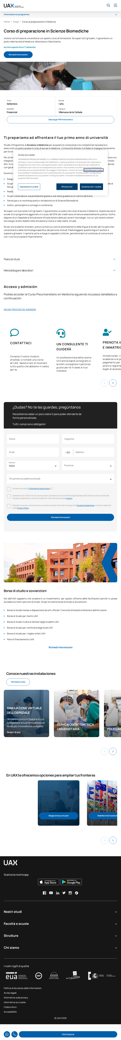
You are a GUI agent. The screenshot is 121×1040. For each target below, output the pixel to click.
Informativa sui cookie (15, 1002)
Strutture (11, 935)
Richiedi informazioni (18, 54)
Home (7, 21)
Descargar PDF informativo (61, 119)
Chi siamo (11, 947)
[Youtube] (51, 892)
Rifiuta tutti (67, 186)
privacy (69, 498)
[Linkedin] (57, 893)
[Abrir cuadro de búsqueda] (108, 5)
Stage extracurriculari (59, 815)
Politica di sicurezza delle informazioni (22, 988)
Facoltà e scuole (16, 923)
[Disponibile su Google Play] (71, 882)
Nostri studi (13, 912)
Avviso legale (10, 992)
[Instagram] (70, 893)
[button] (113, 383)
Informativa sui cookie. (93, 170)
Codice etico (10, 1006)
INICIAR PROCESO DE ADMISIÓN (20, 309)
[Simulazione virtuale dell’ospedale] (26, 713)
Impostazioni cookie (29, 186)
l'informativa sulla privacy (39, 488)
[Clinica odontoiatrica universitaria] (76, 713)
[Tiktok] (76, 893)
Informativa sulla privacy (16, 997)
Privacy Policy (23, 508)
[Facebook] (44, 893)
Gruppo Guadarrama (85, 505)
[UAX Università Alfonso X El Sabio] (14, 6)
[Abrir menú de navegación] (115, 5)
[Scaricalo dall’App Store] (48, 882)
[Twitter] (64, 892)
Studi (16, 21)
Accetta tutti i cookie (91, 186)
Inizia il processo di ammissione (54, 54)
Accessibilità (10, 1011)
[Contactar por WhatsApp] (7, 1034)
